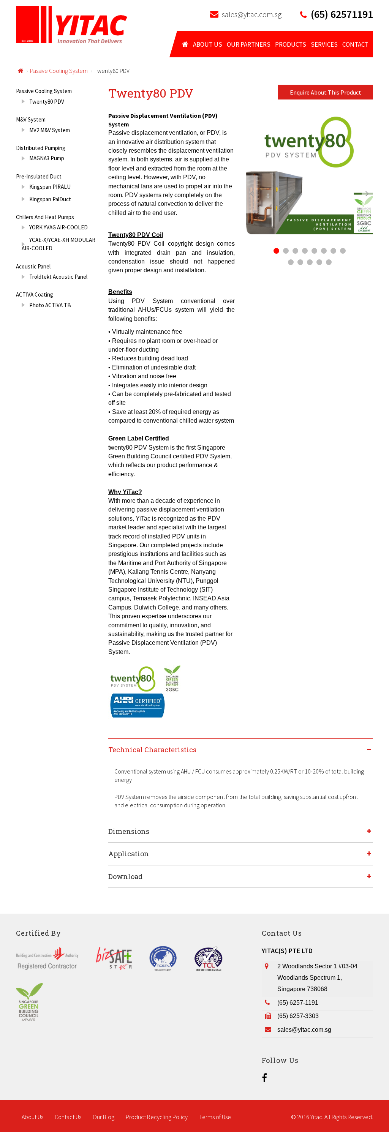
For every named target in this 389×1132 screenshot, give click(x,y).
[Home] (71, 24)
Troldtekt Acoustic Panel (58, 276)
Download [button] (125, 876)
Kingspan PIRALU (50, 186)
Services (324, 44)
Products (290, 44)
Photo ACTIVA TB (50, 305)
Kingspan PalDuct (50, 199)
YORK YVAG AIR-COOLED (58, 227)
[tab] (240, 749)
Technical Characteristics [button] (152, 749)
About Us (207, 44)
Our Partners (248, 44)
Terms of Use (215, 1117)
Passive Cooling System (59, 70)
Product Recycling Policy (157, 1117)
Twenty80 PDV (46, 101)
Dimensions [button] (128, 831)
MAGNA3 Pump (46, 158)
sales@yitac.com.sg (251, 14)
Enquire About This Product (325, 92)
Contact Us (68, 1117)
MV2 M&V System (49, 130)
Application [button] (128, 853)
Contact (355, 44)
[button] (255, 194)
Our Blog (103, 1117)
